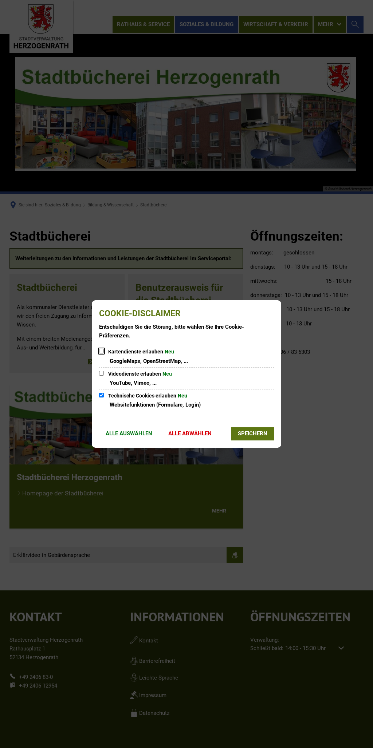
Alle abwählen (190, 433)
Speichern (252, 433)
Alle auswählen (129, 433)
